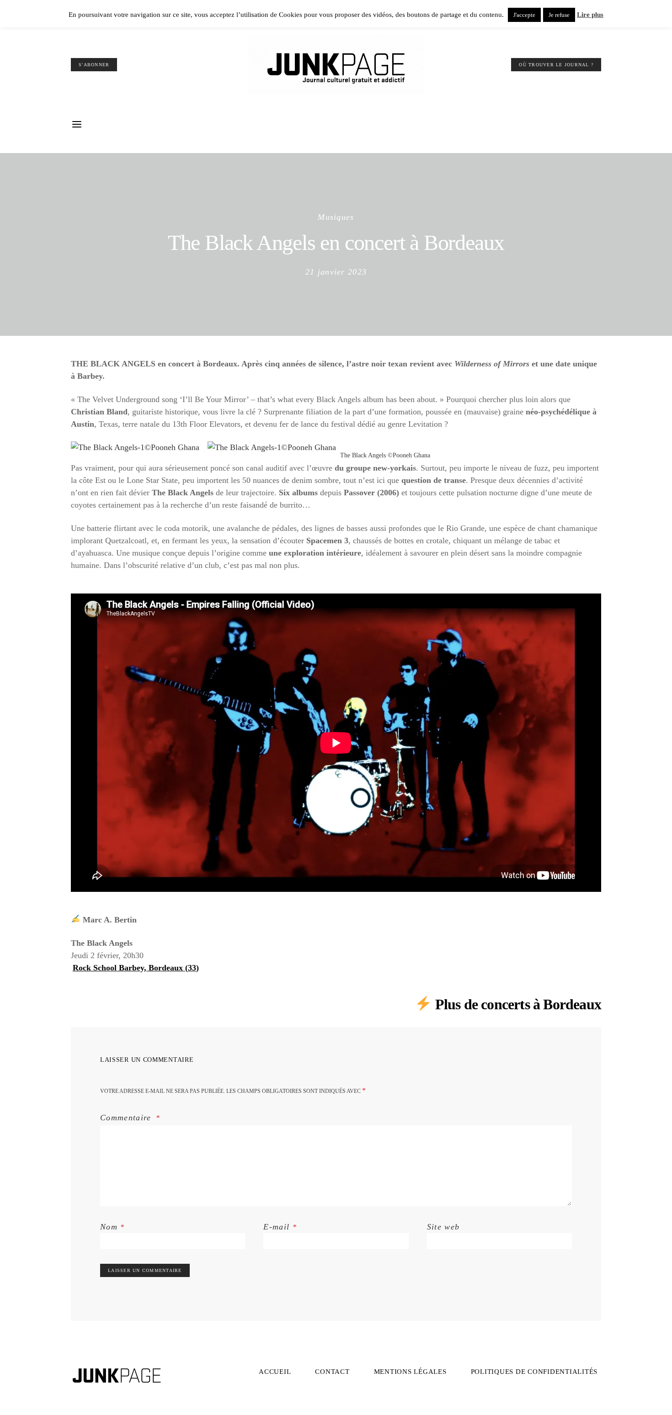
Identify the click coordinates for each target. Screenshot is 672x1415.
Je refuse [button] (559, 14)
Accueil (275, 1371)
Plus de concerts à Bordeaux (518, 1004)
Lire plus (590, 14)
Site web (443, 1226)
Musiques (336, 217)
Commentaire (127, 1117)
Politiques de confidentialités (534, 1371)
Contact (332, 1371)
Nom (112, 1226)
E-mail (280, 1226)
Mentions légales (410, 1371)
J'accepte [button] (524, 14)
